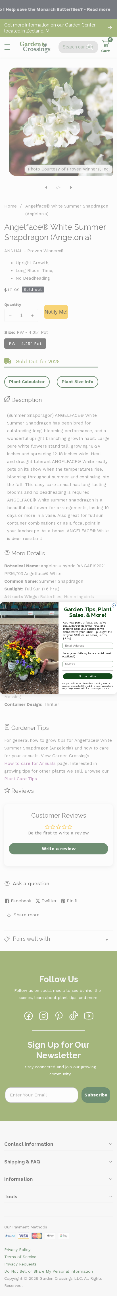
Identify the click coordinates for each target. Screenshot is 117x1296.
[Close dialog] (114, 605)
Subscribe (88, 676)
